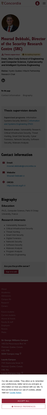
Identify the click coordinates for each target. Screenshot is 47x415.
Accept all (23, 401)
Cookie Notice (15, 392)
